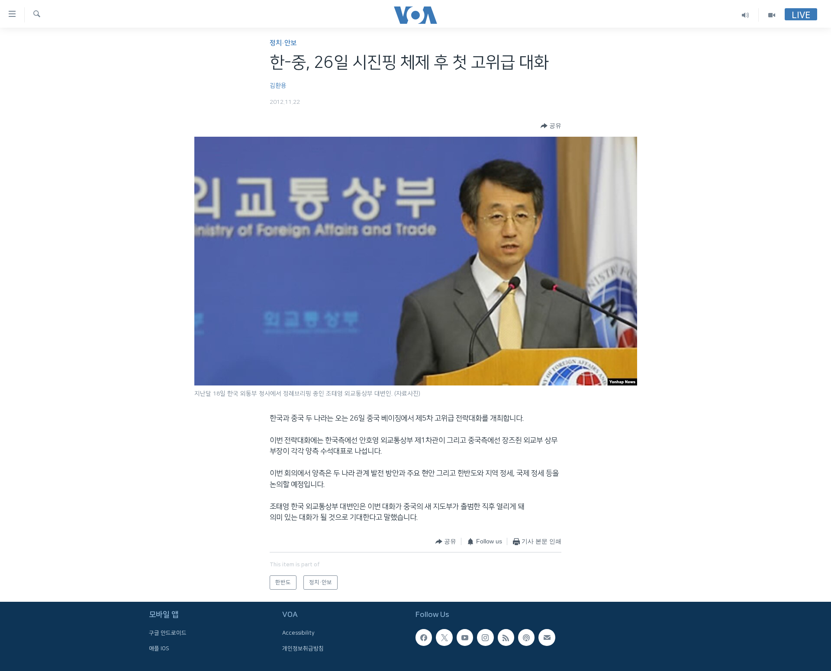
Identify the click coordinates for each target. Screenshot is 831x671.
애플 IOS (159, 648)
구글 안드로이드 (168, 633)
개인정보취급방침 (303, 648)
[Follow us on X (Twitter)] (444, 637)
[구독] (546, 637)
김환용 (278, 85)
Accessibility (298, 633)
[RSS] (506, 637)
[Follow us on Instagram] (485, 637)
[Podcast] (526, 637)
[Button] (551, 126)
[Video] (772, 15)
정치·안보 (283, 43)
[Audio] (745, 15)
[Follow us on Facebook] (424, 637)
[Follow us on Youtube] (465, 637)
